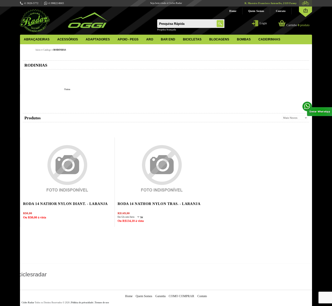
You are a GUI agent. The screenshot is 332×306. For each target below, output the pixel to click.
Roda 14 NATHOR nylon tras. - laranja (159, 204)
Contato (281, 11)
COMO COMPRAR (181, 296)
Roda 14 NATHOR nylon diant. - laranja (65, 204)
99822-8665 (56, 3)
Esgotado (69, 137)
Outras (67, 89)
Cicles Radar (28, 302)
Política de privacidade (82, 302)
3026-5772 (31, 3)
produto (298, 25)
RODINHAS (59, 49)
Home (232, 11)
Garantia (160, 296)
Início (38, 49)
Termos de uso (102, 302)
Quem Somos (256, 11)
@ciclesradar (29, 274)
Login (263, 23)
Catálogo (47, 49)
